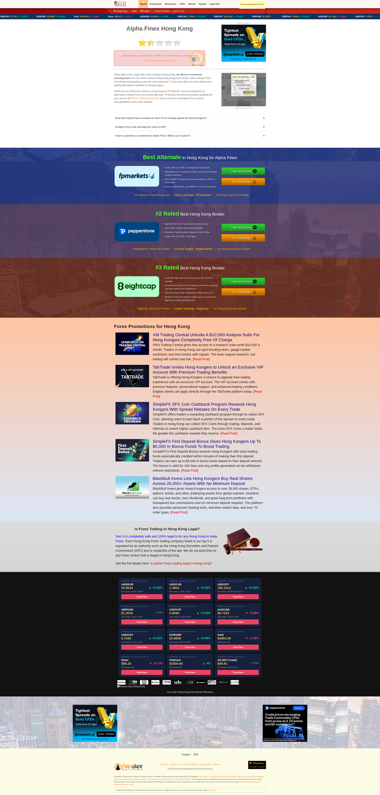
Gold (37, 16)
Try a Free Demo (241, 181)
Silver (72, 16)
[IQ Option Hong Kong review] (201, 683)
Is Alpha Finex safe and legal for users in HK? (190, 127)
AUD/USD (284, 16)
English (146, 11)
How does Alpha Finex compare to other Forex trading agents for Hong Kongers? (190, 118)
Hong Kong (121, 11)
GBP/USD (218, 16)
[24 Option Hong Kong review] (223, 683)
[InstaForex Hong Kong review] (155, 683)
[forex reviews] (128, 770)
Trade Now (142, 597)
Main (134, 11)
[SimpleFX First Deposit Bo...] (132, 460)
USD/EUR (106, 16)
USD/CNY (321, 16)
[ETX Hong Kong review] (212, 683)
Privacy (183, 764)
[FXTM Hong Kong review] (235, 683)
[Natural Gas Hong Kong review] (131, 686)
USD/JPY (179, 16)
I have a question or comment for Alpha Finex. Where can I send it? (190, 136)
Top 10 (143, 4)
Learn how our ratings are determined (159, 61)
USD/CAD (143, 16)
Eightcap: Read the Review (153, 308)
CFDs (182, 4)
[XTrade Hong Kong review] (167, 683)
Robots (192, 4)
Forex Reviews (162, 11)
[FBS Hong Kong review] (144, 683)
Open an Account (241, 171)
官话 (195, 754)
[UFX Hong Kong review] (178, 683)
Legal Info (214, 4)
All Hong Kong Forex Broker (232, 195)
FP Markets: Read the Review (152, 195)
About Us (164, 764)
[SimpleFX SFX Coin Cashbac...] (132, 423)
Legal (201, 764)
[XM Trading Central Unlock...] (132, 354)
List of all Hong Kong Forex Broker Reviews (190, 692)
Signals (202, 4)
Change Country (257, 766)
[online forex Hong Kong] (121, 6)
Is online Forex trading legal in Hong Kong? (181, 563)
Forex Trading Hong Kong (145, 98)
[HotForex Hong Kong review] (189, 683)
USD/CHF (247, 16)
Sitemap (215, 764)
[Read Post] (201, 359)
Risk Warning (192, 764)
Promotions (156, 4)
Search (208, 764)
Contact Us (174, 764)
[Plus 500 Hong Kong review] (121, 683)
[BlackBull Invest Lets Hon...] (132, 497)
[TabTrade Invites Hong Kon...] (132, 386)
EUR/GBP (357, 16)
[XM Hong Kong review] (133, 683)
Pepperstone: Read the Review (151, 248)
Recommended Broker (252, 4)
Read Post (212, 790)
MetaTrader (170, 4)
